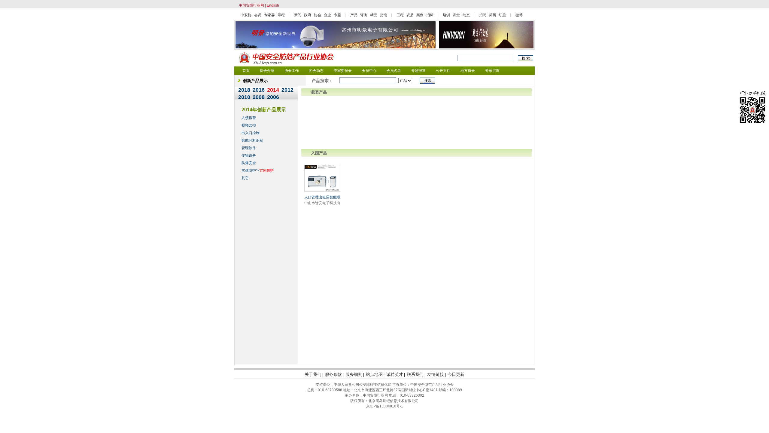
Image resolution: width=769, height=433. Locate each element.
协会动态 (316, 71)
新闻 (297, 15)
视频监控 (249, 125)
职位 (502, 15)
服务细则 (353, 374)
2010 (244, 97)
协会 (317, 15)
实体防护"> (258, 170)
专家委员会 (343, 71)
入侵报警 (249, 118)
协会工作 (291, 71)
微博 (519, 15)
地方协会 (467, 71)
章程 (281, 15)
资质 (410, 15)
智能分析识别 (252, 140)
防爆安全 (249, 163)
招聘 (482, 15)
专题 (337, 15)
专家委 (269, 15)
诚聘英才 (394, 374)
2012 (287, 90)
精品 (373, 15)
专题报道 (418, 71)
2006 (273, 97)
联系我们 (415, 374)
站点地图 (374, 374)
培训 (446, 15)
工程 (400, 15)
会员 (257, 15)
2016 (259, 90)
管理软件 (249, 148)
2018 (244, 90)
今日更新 (456, 374)
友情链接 (435, 374)
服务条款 (333, 374)
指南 (383, 15)
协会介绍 (267, 71)
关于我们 (313, 374)
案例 (420, 15)
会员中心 (369, 71)
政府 (307, 15)
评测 (363, 15)
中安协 (246, 15)
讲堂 (456, 15)
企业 (327, 15)
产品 (353, 15)
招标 (429, 15)
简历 (492, 15)
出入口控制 (251, 133)
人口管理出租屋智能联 (322, 197)
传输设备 (249, 155)
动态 (466, 15)
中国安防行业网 (251, 5)
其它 (245, 178)
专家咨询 (492, 71)
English (273, 5)
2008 (259, 97)
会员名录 (394, 71)
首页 (246, 71)
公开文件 (443, 71)
